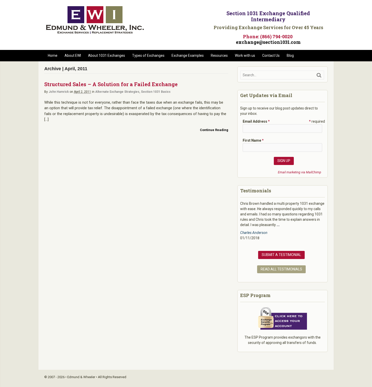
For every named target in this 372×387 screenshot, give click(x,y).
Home (52, 55)
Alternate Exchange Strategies (117, 92)
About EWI (73, 55)
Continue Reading (214, 130)
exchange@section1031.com (268, 42)
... (278, 225)
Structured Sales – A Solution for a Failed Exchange (111, 84)
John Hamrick (59, 92)
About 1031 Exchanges (106, 55)
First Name (253, 140)
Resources (219, 55)
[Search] (319, 75)
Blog (290, 55)
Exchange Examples (188, 55)
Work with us (245, 55)
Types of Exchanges (148, 55)
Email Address (256, 121)
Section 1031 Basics (156, 92)
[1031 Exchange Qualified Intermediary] (95, 32)
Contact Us (271, 55)
